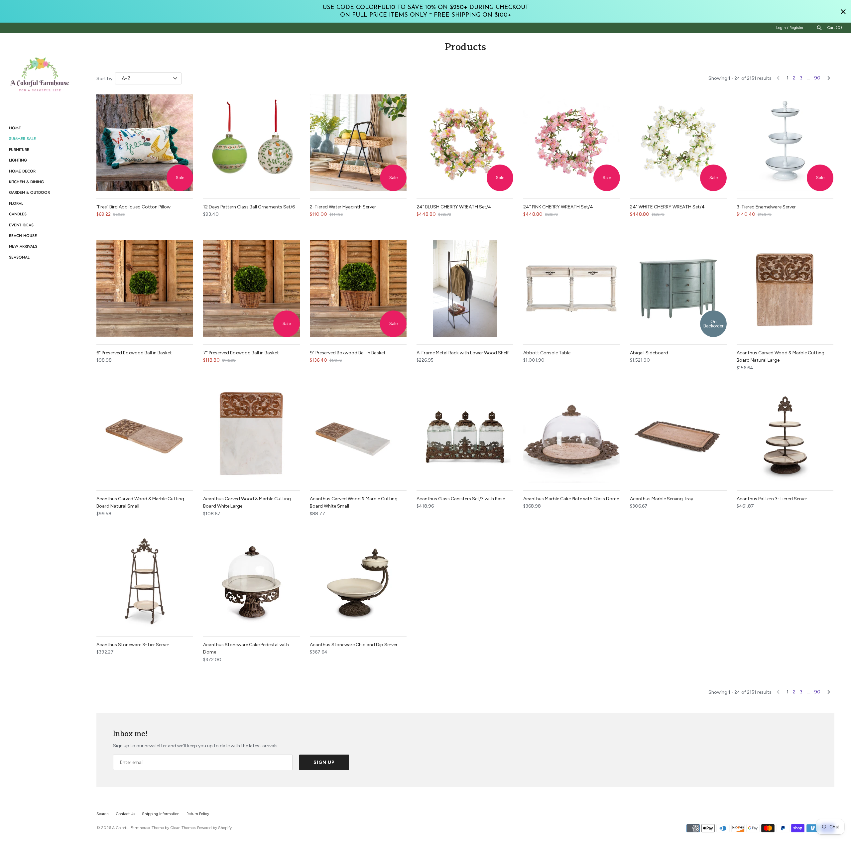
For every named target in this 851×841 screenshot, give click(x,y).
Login (781, 27)
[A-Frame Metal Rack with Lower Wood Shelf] (465, 288)
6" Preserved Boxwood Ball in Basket (134, 353)
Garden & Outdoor (29, 192)
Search (102, 813)
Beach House (23, 235)
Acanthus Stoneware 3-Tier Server (132, 645)
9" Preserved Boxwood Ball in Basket (348, 353)
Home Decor (22, 171)
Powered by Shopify (214, 827)
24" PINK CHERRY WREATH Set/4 (558, 207)
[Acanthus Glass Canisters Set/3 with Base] (465, 434)
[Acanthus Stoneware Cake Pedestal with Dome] (251, 580)
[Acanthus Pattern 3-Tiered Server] (785, 434)
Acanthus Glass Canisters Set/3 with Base (461, 499)
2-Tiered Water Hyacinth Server (343, 207)
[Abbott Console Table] (571, 288)
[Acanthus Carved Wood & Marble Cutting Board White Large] (251, 434)
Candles (18, 214)
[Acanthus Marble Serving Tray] (678, 434)
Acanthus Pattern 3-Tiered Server (772, 499)
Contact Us (125, 813)
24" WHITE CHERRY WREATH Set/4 (667, 207)
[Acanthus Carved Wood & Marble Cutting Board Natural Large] (785, 288)
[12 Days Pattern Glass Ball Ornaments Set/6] (251, 142)
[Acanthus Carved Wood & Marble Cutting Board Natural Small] (144, 434)
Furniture (19, 149)
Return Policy (197, 813)
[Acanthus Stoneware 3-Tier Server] (144, 580)
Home (15, 128)
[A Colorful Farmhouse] (40, 74)
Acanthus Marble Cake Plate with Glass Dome (571, 499)
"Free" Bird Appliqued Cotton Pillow (133, 207)
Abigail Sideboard (649, 353)
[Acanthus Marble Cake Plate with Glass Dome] (571, 434)
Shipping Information (161, 813)
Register (796, 27)
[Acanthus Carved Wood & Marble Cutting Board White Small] (358, 434)
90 (817, 78)
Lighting (18, 160)
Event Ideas (21, 225)
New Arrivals (23, 246)
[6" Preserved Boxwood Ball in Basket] (144, 288)
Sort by (104, 78)
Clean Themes (182, 827)
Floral (16, 203)
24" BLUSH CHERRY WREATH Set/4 (454, 207)
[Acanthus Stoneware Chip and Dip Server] (358, 580)
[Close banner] (843, 11)
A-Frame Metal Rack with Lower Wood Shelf (463, 353)
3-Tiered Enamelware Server (766, 207)
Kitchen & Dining (26, 181)
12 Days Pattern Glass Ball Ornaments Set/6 (249, 207)
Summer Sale (22, 138)
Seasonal (19, 257)
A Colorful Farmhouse (131, 827)
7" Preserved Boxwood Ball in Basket (241, 353)
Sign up (324, 762)
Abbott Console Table (546, 353)
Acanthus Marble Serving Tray (661, 499)
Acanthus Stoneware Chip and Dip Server (354, 645)
